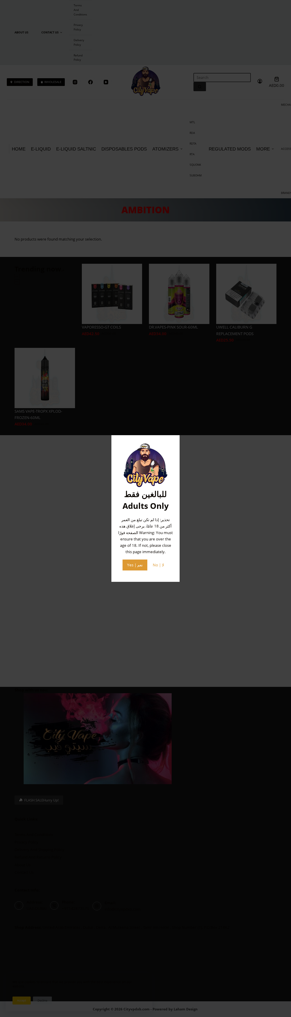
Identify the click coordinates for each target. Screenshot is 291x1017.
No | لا (158, 565)
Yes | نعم (135, 565)
